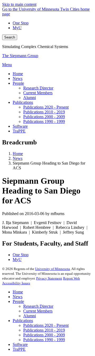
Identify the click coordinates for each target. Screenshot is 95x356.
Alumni (29, 316)
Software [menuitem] (20, 126)
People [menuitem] (18, 83)
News (17, 158)
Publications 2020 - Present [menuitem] (46, 107)
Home (18, 153)
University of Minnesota (52, 269)
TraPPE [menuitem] (19, 131)
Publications (23, 320)
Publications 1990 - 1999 (44, 339)
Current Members (38, 311)
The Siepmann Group (20, 55)
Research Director (38, 306)
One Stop (20, 23)
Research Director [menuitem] (38, 88)
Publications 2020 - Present (46, 325)
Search (9, 37)
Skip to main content (19, 4)
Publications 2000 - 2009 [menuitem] (44, 116)
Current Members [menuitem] (38, 93)
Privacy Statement (49, 278)
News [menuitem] (17, 78)
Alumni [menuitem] (29, 97)
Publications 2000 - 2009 (44, 335)
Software (20, 344)
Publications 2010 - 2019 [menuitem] (44, 112)
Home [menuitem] (18, 73)
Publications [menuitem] (23, 102)
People (18, 301)
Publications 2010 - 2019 (44, 330)
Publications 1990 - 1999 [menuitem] (44, 121)
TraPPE (19, 349)
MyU (17, 27)
